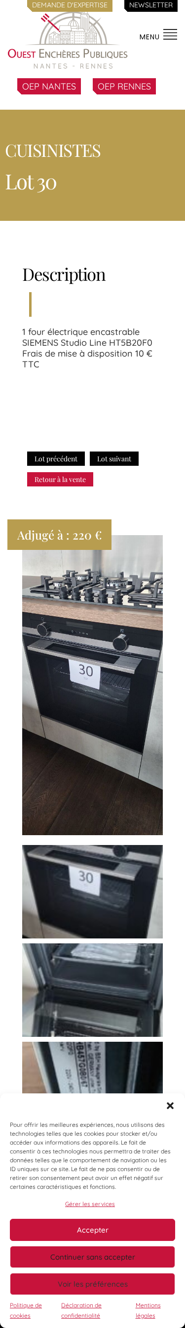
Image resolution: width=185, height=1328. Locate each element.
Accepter (93, 1230)
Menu (151, 37)
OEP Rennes (124, 86)
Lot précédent (56, 458)
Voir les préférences (93, 1284)
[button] (170, 1106)
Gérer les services (90, 1203)
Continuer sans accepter (92, 1257)
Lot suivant (114, 458)
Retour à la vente (60, 479)
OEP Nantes (49, 86)
